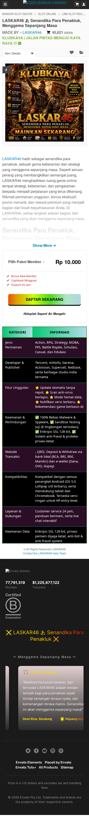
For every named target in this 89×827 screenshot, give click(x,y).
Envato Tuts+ (26, 767)
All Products (48, 767)
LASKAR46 (32, 32)
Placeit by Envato (58, 762)
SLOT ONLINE (47, 14)
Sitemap (67, 767)
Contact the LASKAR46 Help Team (44, 553)
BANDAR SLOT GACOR (17, 14)
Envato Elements (29, 762)
